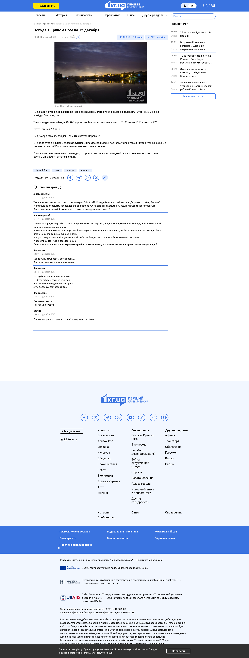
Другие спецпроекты (140, 500)
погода (70, 170)
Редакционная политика (122, 531)
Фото (101, 487)
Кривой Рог (41, 170)
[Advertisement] (100, 354)
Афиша (170, 435)
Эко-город (138, 444)
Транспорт (172, 441)
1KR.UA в (133, 37)
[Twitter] (96, 178)
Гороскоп (171, 452)
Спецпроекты (83, 15)
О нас (131, 15)
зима (56, 170)
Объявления (173, 447)
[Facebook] (70, 178)
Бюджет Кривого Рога (142, 437)
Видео (169, 458)
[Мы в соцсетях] (84, 417)
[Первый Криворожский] (124, 6)
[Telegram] (79, 178)
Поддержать (46, 5)
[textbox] (191, 16)
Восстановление (142, 478)
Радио (169, 464)
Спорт (102, 470)
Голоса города (141, 483)
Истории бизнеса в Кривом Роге (142, 491)
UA (205, 6)
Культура (104, 452)
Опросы (136, 472)
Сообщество (106, 517)
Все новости (190, 96)
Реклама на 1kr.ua (166, 531)
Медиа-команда (117, 538)
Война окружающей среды (140, 463)
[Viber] (88, 178)
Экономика (105, 475)
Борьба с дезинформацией (143, 452)
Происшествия (107, 464)
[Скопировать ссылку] (105, 178)
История (61, 15)
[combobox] (191, 16)
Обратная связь (165, 538)
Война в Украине (109, 481)
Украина (103, 447)
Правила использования (75, 531)
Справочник (112, 15)
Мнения (103, 493)
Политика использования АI (75, 546)
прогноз (85, 170)
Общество (104, 458)
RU (213, 6)
